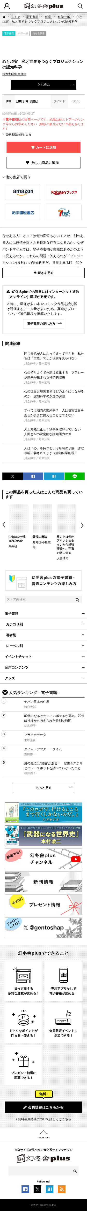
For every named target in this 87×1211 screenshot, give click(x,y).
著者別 (11, 635)
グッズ (10, 678)
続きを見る (45, 272)
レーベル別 (14, 646)
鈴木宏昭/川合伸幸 (14, 74)
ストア (15, 17)
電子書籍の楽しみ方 (18, 134)
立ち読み (43, 84)
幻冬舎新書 (39, 33)
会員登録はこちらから (46, 1107)
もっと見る (43, 788)
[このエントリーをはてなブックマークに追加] (49, 1191)
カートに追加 (46, 147)
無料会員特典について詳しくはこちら (44, 1119)
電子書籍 (32, 17)
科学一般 (64, 17)
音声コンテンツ (17, 667)
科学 (48, 17)
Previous (4, 525)
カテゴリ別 (14, 624)
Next (83, 525)
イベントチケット (18, 656)
